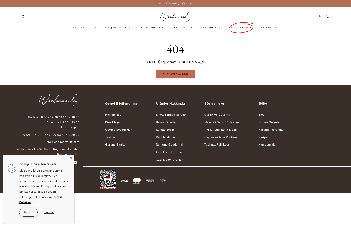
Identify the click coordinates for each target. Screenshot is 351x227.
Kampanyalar (268, 144)
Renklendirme (165, 137)
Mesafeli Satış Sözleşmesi (222, 122)
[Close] (71, 158)
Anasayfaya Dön (175, 74)
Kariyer (263, 137)
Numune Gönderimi (169, 144)
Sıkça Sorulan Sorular (171, 114)
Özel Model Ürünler (169, 159)
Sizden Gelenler (270, 122)
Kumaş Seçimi (166, 129)
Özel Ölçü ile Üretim (170, 152)
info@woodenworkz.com (62, 141)
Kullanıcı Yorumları (272, 129)
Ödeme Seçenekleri (118, 129)
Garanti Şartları (116, 144)
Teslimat (111, 137)
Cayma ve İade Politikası (221, 137)
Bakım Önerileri (166, 122)
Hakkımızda (113, 114)
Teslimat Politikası (216, 144)
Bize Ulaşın (113, 122)
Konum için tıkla (68, 154)
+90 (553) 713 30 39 (65, 134)
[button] (23, 16)
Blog (262, 114)
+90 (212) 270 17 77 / (35, 134)
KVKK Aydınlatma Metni (220, 129)
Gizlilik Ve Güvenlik (217, 114)
